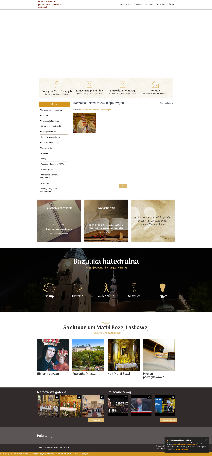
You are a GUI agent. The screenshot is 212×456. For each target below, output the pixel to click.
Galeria (44, 153)
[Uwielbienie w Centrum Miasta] (70, 435)
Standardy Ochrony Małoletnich (49, 176)
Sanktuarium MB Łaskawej (52, 110)
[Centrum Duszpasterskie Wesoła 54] (89, 435)
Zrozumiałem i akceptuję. (180, 449)
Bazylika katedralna (50, 121)
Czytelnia (45, 183)
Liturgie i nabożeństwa (165, 4)
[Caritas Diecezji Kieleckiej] (108, 435)
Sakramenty (46, 148)
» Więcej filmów (168, 420)
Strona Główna (126, 4)
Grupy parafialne (48, 131)
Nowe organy (47, 169)
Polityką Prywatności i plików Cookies (185, 444)
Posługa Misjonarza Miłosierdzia (49, 190)
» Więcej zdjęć (96, 420)
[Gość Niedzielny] (146, 435)
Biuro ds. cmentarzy (50, 142)
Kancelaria (149, 4)
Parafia (44, 115)
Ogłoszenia (138, 4)
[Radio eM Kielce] (127, 435)
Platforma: (162, 446)
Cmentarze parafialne (50, 137)
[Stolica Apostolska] (165, 435)
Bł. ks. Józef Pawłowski (51, 126)
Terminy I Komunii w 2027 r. (52, 164)
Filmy (43, 158)
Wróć (123, 186)
